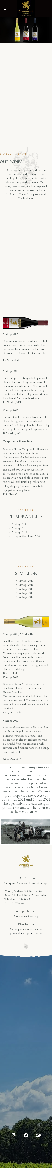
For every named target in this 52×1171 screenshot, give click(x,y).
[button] (5, 8)
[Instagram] (13, 1135)
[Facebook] (26, 1135)
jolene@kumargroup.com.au (26, 933)
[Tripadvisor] (38, 1135)
